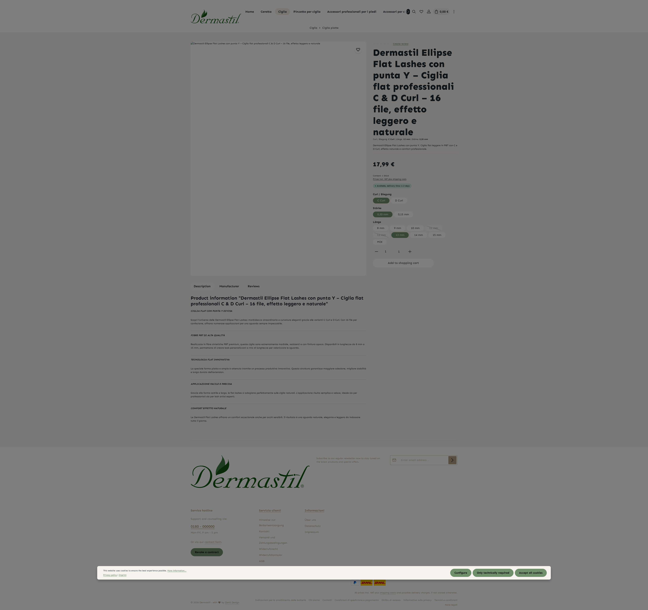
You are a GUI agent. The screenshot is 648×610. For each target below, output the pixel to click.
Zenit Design (232, 602)
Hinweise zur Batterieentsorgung (271, 522)
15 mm (437, 235)
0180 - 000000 (202, 526)
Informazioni (314, 510)
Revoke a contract (207, 552)
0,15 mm (403, 214)
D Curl (399, 200)
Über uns (310, 519)
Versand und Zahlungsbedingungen (273, 540)
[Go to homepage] (216, 16)
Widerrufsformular (270, 555)
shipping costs (388, 592)
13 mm (400, 235)
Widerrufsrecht (268, 549)
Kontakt (264, 531)
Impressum (312, 532)
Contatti (327, 600)
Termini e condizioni (445, 600)
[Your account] (428, 11)
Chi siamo (314, 600)
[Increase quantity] (409, 251)
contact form (213, 542)
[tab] (202, 286)
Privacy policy (110, 575)
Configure (460, 572)
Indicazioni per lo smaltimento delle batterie (280, 600)
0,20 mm (382, 214)
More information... (176, 570)
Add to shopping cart (403, 263)
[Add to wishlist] (358, 49)
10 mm (415, 228)
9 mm (397, 228)
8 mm (380, 228)
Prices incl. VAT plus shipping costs (389, 179)
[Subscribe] (452, 460)
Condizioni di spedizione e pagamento (357, 600)
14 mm (418, 235)
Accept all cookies (531, 572)
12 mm (383, 235)
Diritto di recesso (391, 600)
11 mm (435, 228)
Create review (400, 43)
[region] (278, 159)
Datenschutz (313, 526)
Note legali (451, 604)
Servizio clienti (270, 510)
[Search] (414, 11)
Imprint (122, 575)
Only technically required (493, 572)
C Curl (381, 200)
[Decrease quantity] (376, 251)
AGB (261, 561)
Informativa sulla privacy (417, 600)
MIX (379, 241)
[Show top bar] (454, 11)
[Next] (408, 11)
